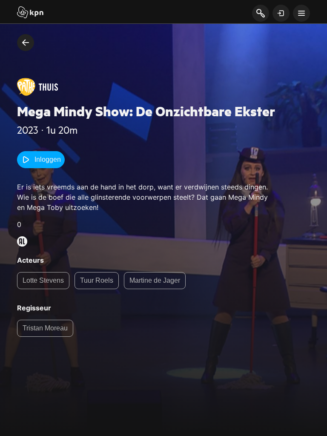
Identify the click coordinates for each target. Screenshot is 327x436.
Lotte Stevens (43, 280)
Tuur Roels (96, 280)
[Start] (30, 13)
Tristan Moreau (45, 328)
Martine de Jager (154, 280)
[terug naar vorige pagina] (25, 42)
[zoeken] (260, 13)
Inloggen (47, 159)
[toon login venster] (281, 13)
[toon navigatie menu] (301, 13)
